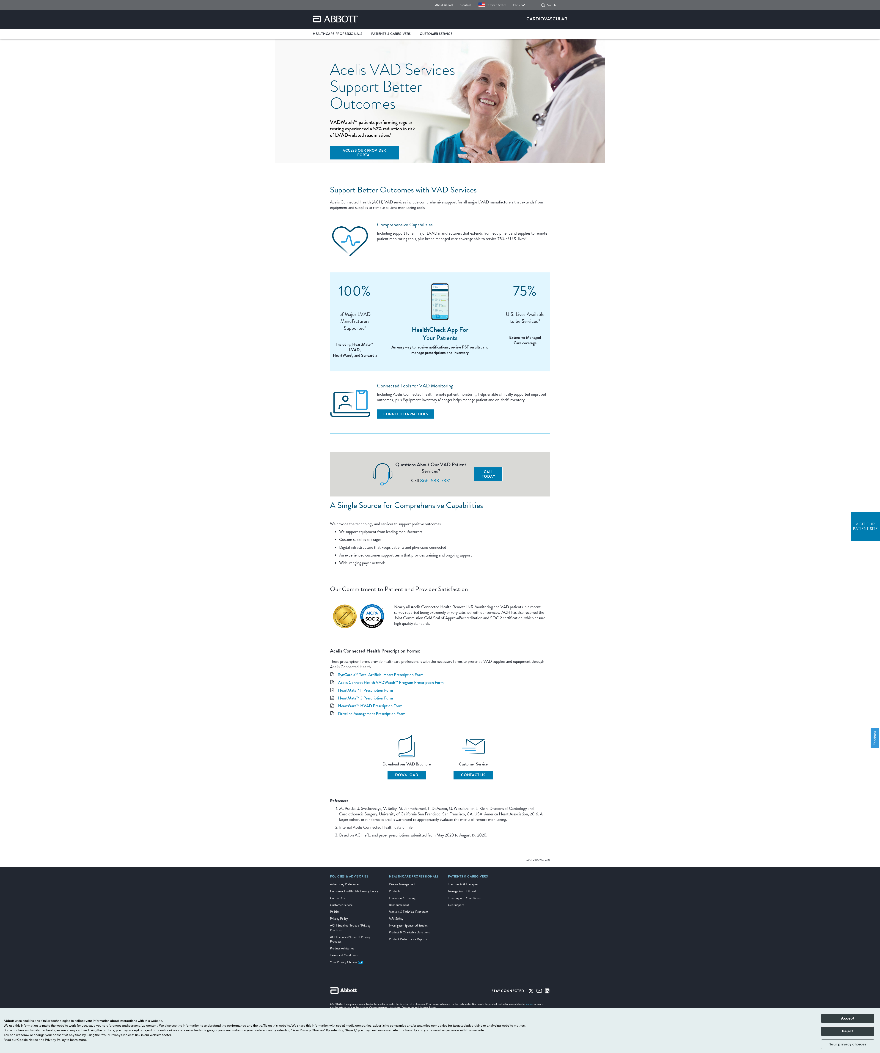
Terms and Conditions (344, 955)
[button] (543, 5)
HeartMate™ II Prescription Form (365, 690)
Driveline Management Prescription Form (371, 714)
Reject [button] (847, 1031)
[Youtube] (539, 992)
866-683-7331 (435, 480)
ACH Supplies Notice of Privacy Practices (350, 927)
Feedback (874, 738)
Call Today (488, 474)
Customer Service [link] (436, 34)
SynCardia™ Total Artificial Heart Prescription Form (381, 675)
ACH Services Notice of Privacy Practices (350, 939)
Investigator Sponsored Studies (408, 925)
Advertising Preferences (345, 884)
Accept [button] (847, 1018)
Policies (334, 912)
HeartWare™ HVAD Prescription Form (370, 706)
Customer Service (341, 905)
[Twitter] (531, 992)
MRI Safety (396, 918)
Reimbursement (399, 905)
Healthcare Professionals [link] (337, 34)
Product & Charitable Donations (409, 932)
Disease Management (402, 884)
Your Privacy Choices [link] (344, 962)
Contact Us (473, 775)
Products (394, 891)
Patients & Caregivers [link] (391, 34)
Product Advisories (342, 948)
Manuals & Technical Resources (408, 912)
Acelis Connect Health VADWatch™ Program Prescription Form (391, 683)
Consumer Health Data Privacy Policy (354, 891)
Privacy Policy (339, 918)
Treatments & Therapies (463, 884)
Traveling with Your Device (464, 898)
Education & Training (402, 898)
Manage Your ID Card (462, 891)
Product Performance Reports (408, 939)
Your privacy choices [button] (847, 1044)
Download (406, 775)
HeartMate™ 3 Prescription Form (365, 698)
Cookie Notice (27, 1040)
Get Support (456, 905)
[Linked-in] (547, 992)
